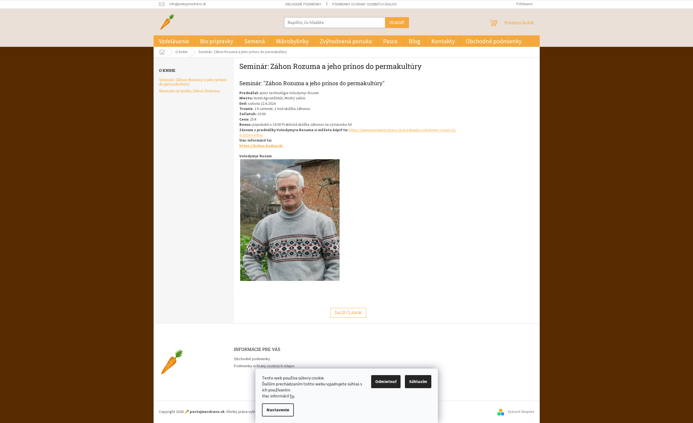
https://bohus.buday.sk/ (261, 146)
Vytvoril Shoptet (521, 412)
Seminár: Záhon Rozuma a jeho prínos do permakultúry (193, 82)
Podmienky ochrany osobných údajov (364, 4)
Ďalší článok (348, 312)
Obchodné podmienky (303, 4)
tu (292, 396)
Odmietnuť (385, 382)
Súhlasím (418, 382)
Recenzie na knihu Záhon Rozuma (189, 91)
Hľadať (397, 22)
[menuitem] (174, 41)
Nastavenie (278, 410)
